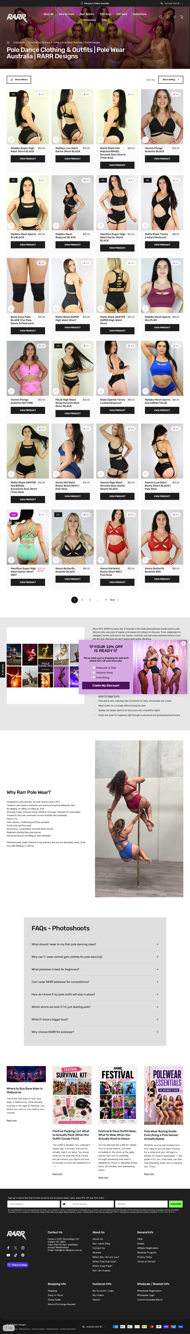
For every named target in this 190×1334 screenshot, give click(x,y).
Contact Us (98, 1248)
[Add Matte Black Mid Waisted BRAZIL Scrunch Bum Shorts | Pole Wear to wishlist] (101, 139)
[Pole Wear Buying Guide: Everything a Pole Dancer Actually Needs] (163, 1095)
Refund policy (24, 1329)
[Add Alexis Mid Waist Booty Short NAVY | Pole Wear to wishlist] (56, 474)
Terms (173, 1212)
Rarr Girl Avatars (101, 1270)
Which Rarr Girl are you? (105, 1257)
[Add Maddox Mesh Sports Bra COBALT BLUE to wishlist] (145, 391)
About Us (97, 1239)
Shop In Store (55, 1295)
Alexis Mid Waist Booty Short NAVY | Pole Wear (67, 485)
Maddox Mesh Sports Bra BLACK (23, 236)
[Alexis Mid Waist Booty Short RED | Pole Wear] (117, 537)
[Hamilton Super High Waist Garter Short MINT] (28, 537)
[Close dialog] (183, 643)
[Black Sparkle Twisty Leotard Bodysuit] (117, 368)
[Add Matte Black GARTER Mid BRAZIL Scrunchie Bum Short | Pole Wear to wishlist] (11, 474)
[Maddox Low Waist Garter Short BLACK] (72, 116)
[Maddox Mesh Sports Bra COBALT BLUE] (162, 368)
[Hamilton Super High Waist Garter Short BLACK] (117, 202)
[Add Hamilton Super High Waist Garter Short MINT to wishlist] (11, 560)
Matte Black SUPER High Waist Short (67, 318)
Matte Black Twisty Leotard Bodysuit (156, 236)
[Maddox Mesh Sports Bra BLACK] (28, 202)
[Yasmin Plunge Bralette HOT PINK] (28, 368)
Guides (140, 1243)
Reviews (96, 1252)
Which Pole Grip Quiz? (104, 1261)
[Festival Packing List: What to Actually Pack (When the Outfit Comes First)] (72, 1095)
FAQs (140, 1239)
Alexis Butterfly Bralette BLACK (65, 570)
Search (96, 1299)
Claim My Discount (105, 685)
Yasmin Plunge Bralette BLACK (154, 150)
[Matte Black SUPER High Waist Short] (72, 285)
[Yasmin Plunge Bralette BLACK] (162, 116)
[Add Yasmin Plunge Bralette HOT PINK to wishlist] (11, 391)
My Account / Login (103, 1290)
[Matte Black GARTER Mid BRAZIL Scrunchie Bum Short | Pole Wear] (28, 451)
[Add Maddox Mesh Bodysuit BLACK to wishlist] (56, 225)
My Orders (98, 1295)
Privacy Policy (163, 1212)
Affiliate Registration (147, 1248)
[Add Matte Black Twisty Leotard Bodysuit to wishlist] (145, 225)
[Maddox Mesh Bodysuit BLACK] (72, 202)
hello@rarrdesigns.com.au (68, 1250)
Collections (19, 42)
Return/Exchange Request (62, 1304)
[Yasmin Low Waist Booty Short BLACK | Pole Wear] (162, 451)
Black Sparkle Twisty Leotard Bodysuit (112, 401)
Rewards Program (146, 1252)
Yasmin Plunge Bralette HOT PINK (22, 401)
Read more (12, 1120)
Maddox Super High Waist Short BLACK (22, 150)
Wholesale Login (146, 1295)
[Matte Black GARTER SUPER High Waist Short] (117, 285)
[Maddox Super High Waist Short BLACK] (28, 116)
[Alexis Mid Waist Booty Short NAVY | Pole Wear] (72, 451)
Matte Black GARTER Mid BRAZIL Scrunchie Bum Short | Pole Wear (24, 487)
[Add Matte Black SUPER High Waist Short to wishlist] (56, 308)
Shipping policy (52, 1329)
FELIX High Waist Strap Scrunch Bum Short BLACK (67, 403)
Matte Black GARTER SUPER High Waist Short (112, 320)
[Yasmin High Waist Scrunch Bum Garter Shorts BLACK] (117, 451)
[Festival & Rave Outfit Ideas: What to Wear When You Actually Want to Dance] (118, 1095)
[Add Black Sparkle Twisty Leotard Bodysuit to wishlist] (101, 391)
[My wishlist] (175, 17)
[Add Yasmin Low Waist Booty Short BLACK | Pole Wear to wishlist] (145, 474)
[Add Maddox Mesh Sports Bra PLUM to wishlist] (145, 308)
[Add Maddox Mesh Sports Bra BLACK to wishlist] (11, 225)
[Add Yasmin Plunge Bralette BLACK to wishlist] (145, 139)
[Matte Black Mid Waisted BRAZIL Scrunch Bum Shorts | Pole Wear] (117, 116)
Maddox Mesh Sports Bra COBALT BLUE (158, 401)
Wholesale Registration (149, 1290)
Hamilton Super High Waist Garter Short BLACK (112, 237)
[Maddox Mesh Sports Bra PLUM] (162, 285)
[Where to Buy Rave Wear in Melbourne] (26, 1074)
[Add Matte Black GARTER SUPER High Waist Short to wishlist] (101, 308)
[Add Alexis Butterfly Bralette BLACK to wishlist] (56, 560)
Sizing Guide (54, 1299)
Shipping (52, 1290)
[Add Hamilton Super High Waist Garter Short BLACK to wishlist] (101, 225)
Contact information (68, 1329)
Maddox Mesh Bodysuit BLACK (65, 236)
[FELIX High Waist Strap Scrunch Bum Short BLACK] (72, 368)
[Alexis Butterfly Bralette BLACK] (72, 537)
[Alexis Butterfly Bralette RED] (162, 537)
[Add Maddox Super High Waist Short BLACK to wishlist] (11, 139)
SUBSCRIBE (175, 1204)
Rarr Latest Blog (101, 1243)
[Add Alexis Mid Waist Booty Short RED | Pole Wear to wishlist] (101, 560)
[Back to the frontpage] (8, 42)
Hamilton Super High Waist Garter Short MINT (23, 571)
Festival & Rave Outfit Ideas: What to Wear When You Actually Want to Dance (117, 1134)
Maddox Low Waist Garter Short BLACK (67, 150)
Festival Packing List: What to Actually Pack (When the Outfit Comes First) (70, 1134)
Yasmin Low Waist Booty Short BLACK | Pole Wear (158, 485)
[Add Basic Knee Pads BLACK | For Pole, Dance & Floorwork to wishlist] (11, 308)
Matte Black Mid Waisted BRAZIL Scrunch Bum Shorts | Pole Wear (113, 153)
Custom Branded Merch (150, 1299)
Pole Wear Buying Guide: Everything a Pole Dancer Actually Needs (161, 1134)
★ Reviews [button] (2, 669)
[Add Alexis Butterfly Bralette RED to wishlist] (145, 560)
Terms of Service (146, 1261)
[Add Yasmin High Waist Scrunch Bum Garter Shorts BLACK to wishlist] (101, 474)
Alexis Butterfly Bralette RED (154, 570)
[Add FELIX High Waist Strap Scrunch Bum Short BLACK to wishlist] (56, 391)
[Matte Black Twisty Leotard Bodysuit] (162, 202)
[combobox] (172, 3)
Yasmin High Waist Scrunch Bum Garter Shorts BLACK (112, 485)
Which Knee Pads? (102, 1266)
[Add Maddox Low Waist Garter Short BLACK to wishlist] (56, 139)
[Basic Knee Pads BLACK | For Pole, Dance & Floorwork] (28, 285)
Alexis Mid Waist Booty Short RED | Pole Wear (111, 571)
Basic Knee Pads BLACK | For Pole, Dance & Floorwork (22, 320)
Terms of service (38, 1329)
